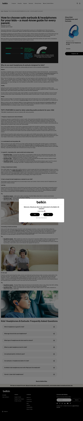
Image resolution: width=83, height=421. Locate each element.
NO (48, 214)
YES (35, 214)
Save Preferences (42, 218)
